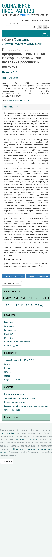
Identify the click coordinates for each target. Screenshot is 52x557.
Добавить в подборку (36, 276)
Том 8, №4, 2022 (10, 78)
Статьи (7, 375)
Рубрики (8, 368)
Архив (7, 364)
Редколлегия (10, 330)
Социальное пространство (18, 8)
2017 (45, 298)
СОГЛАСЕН (7, 461)
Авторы (20, 106)
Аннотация (8, 107)
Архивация (9, 326)
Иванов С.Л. (10, 72)
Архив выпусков (12, 291)
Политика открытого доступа (17, 341)
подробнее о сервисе (26, 439)
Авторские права (12, 409)
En (48, 27)
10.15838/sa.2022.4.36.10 (17, 100)
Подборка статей (12, 379)
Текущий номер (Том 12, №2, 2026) (19, 360)
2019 (31, 298)
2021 (16, 298)
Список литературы (35, 106)
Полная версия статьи (13, 276)
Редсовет (8, 333)
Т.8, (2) (19, 305)
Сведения (8, 322)
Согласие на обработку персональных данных (26, 406)
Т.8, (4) (39, 305)
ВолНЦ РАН (25, 15)
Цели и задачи (11, 345)
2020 (23, 298)
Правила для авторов (14, 394)
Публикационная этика (15, 402)
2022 (8, 298)
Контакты (8, 337)
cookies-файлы (7, 433)
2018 (38, 298)
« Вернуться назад (12, 283)
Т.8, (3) (29, 305)
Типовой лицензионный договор (19, 398)
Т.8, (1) (10, 305)
